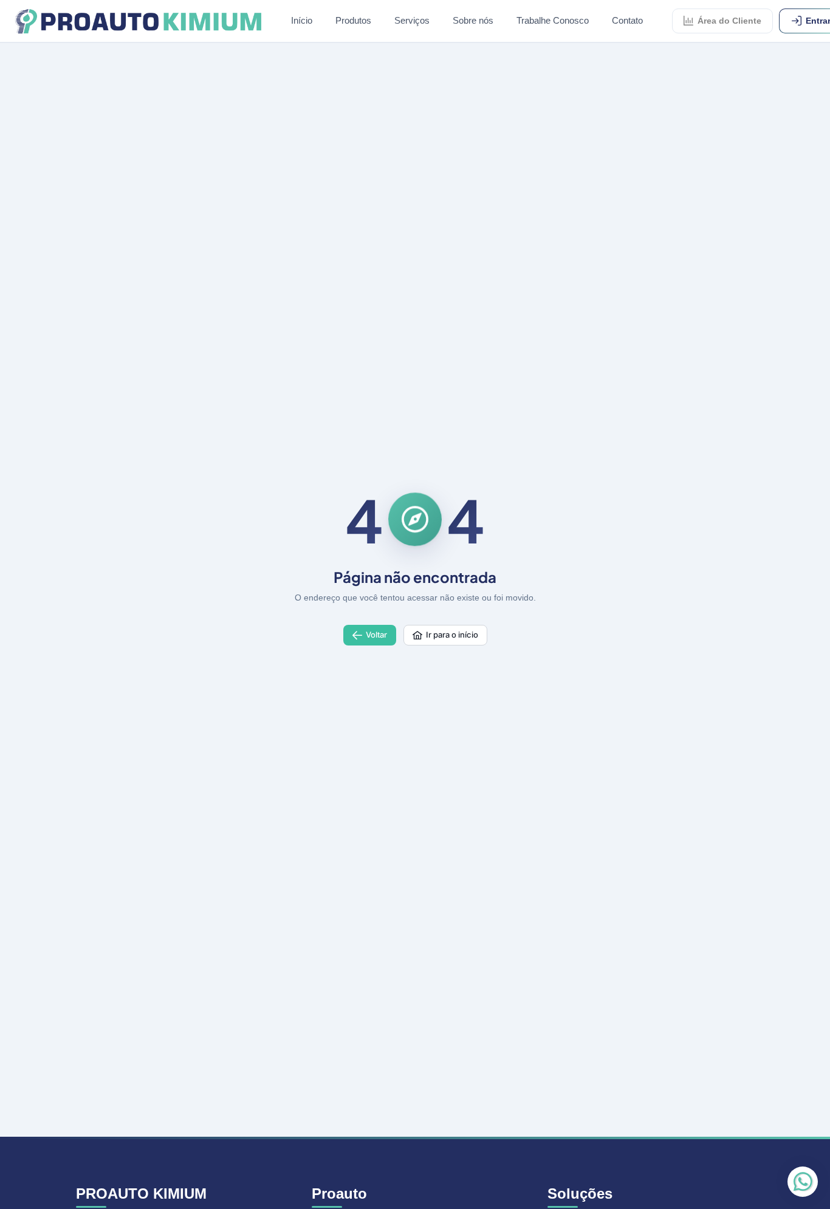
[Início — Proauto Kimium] (138, 21)
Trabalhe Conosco (552, 20)
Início (301, 20)
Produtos (353, 20)
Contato (627, 20)
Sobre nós (473, 20)
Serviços (412, 20)
